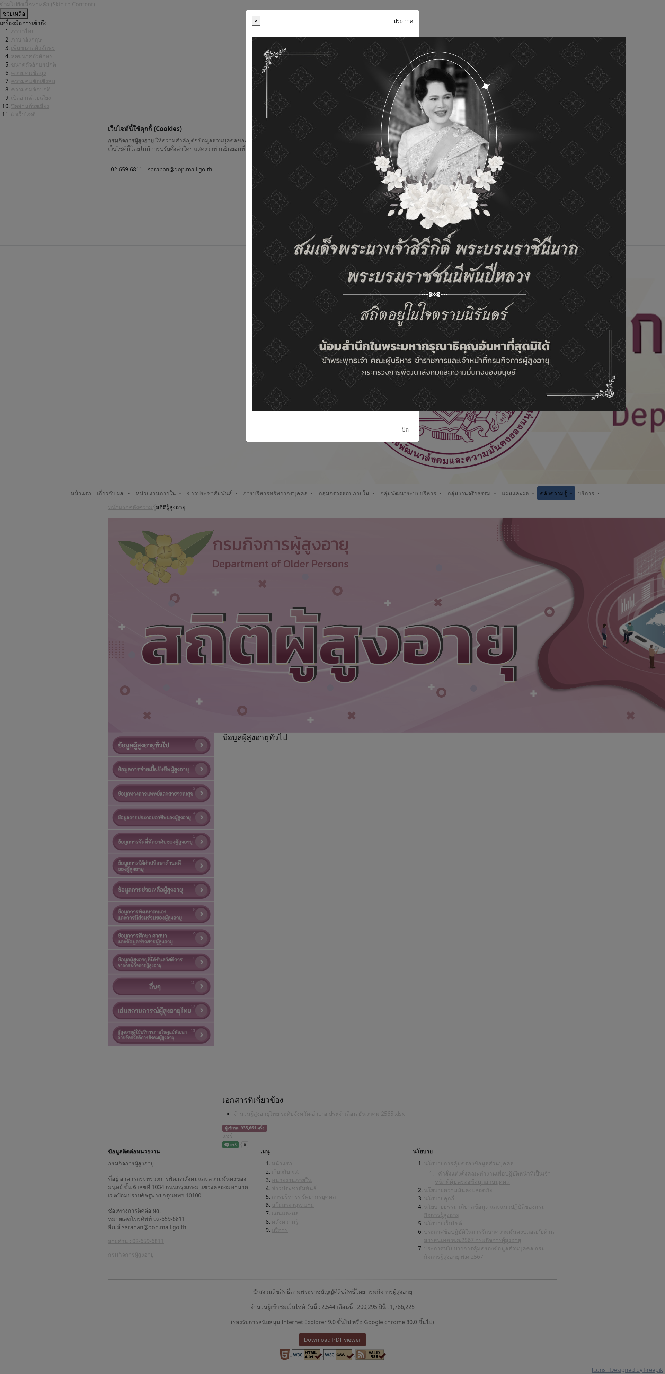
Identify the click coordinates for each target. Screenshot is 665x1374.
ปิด (405, 429)
